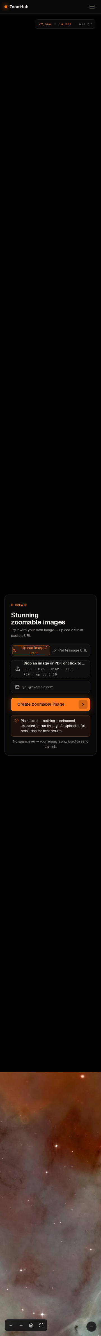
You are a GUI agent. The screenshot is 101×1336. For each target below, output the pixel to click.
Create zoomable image (41, 704)
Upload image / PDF (34, 650)
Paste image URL (73, 650)
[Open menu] (92, 6)
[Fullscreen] (41, 1325)
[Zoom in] (10, 1325)
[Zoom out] (21, 1325)
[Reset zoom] (31, 1325)
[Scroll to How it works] (91, 1326)
